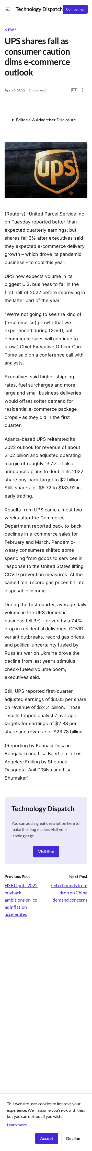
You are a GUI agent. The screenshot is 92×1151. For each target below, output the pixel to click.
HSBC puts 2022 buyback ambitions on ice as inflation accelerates (21, 900)
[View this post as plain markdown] (74, 90)
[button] (8, 9)
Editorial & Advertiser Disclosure (46, 119)
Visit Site (46, 851)
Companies (75, 9)
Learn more (17, 1124)
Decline (73, 1138)
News (11, 30)
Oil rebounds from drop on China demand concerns (69, 893)
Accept (46, 1138)
